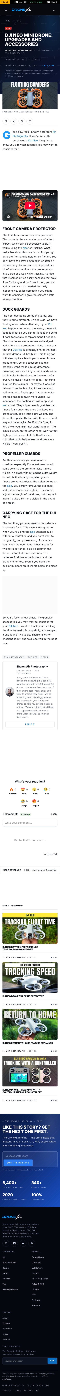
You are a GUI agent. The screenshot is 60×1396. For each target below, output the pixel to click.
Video (44, 657)
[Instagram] (31, 1243)
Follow (30, 724)
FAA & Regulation (40, 1278)
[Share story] (13, 121)
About (5, 1318)
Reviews (36, 1300)
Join (52, 1361)
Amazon (6, 1278)
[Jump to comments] (29, 121)
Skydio (5, 1268)
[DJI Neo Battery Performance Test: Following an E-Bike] (30, 928)
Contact (6, 1323)
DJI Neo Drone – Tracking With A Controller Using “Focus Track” (22, 1090)
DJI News (36, 1262)
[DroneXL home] (21, 9)
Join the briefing (18, 1163)
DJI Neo (33, 140)
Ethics (5, 1334)
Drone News (38, 1257)
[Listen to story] (21, 121)
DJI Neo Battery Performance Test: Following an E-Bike (20, 948)
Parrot (5, 1273)
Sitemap (28, 1390)
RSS (38, 1390)
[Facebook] (14, 1243)
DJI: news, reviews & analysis (41, 870)
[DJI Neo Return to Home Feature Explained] (30, 1024)
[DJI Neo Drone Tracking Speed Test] (30, 977)
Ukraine (35, 1289)
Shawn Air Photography (32, 666)
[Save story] (5, 121)
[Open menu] (5, 9)
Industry (36, 1305)
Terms (17, 1390)
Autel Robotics (9, 1262)
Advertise (7, 1328)
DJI (19, 21)
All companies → (10, 1289)
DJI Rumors (37, 1268)
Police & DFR (38, 1284)
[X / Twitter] (5, 1243)
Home (7, 21)
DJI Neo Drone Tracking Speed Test (23, 996)
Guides (35, 1273)
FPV (34, 1294)
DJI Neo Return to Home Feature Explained (27, 1043)
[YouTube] (23, 1243)
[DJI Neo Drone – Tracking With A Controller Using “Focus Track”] (30, 1071)
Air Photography (14, 657)
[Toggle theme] (54, 9)
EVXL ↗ (6, 1339)
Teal (4, 1284)
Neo (25, 247)
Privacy (6, 1390)
